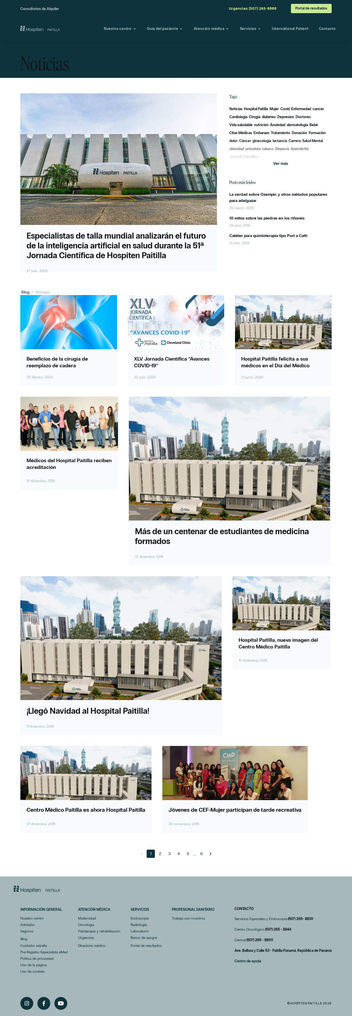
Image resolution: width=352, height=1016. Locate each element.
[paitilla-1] (40, 29)
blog (25, 292)
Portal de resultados (311, 8)
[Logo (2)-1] (36, 889)
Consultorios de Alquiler (39, 9)
